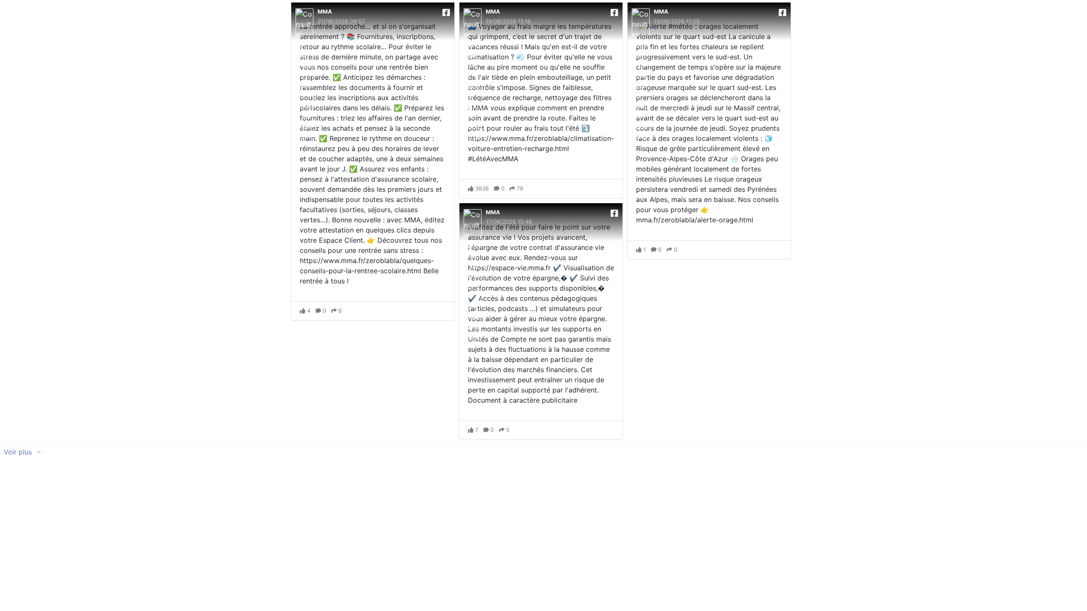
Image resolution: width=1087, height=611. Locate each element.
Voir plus (19, 452)
